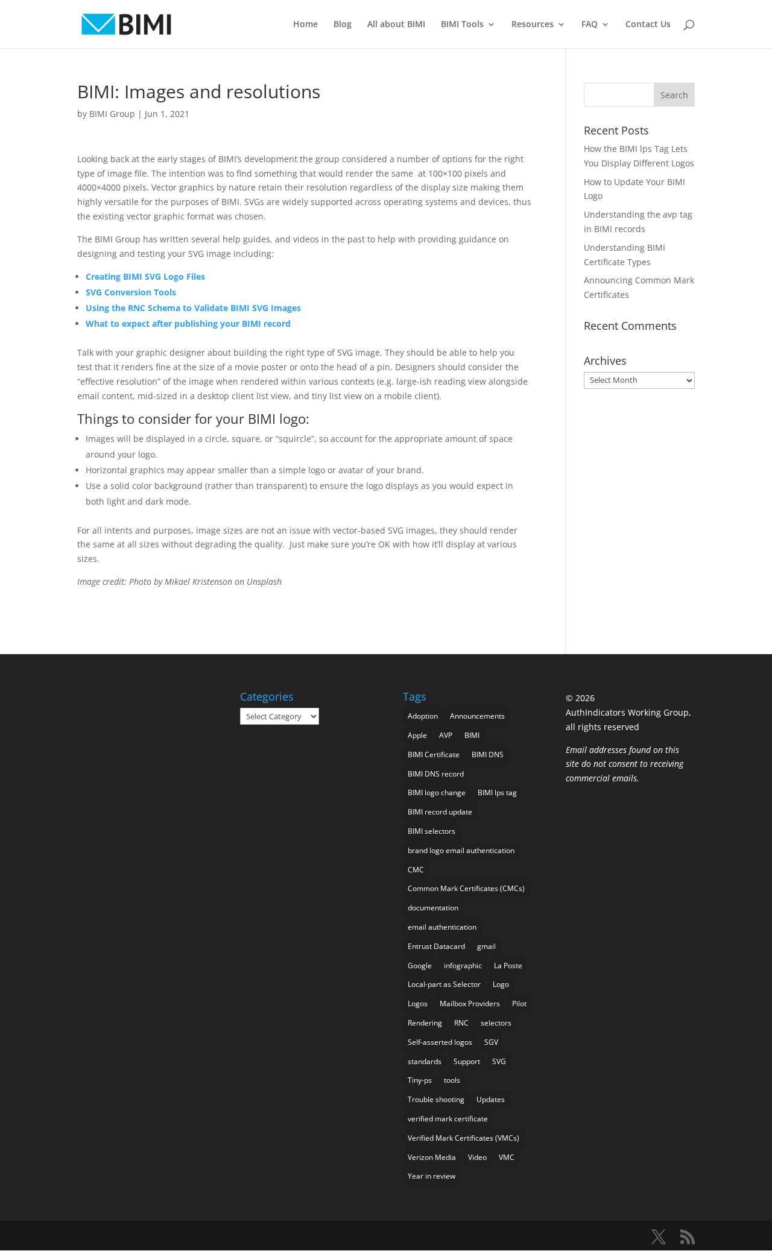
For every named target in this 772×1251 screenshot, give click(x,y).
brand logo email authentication (461, 850)
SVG (499, 1061)
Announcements (477, 716)
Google (420, 965)
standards (424, 1061)
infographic (463, 965)
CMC (416, 870)
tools (452, 1080)
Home (305, 25)
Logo (501, 984)
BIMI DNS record (436, 774)
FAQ (589, 25)
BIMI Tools (462, 25)
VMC (506, 1157)
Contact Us (648, 25)
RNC (461, 1023)
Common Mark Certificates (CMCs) (466, 888)
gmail (486, 946)
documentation (433, 908)
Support (467, 1061)
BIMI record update (440, 812)
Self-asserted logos (440, 1042)
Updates (490, 1099)
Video (477, 1157)
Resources (532, 25)
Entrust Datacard (436, 946)
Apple (417, 735)
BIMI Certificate (434, 754)
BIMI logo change (437, 792)
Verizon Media (432, 1157)
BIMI (471, 735)
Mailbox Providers (470, 1003)
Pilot (519, 1003)
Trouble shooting (436, 1099)
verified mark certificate (448, 1119)
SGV (491, 1042)
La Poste (508, 965)
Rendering (425, 1023)
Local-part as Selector (444, 984)
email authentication (442, 927)
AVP (445, 735)
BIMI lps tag (497, 792)
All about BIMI (396, 25)
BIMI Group (112, 113)
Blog (343, 25)
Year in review (431, 1176)
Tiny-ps (420, 1080)
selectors (496, 1023)
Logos (418, 1003)
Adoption (423, 716)
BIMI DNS (488, 754)
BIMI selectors (431, 831)
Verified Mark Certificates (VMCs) (463, 1138)
